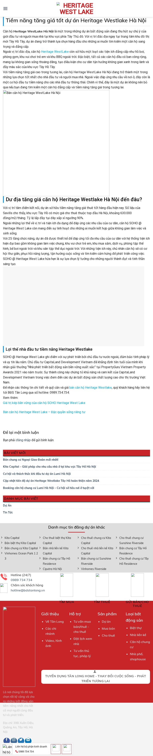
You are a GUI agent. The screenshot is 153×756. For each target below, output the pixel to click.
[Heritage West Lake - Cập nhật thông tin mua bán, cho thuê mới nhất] (76, 8)
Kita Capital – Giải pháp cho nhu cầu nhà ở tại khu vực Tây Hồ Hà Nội (49, 466)
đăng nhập (23, 440)
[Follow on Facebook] (6, 741)
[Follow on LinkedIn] (28, 741)
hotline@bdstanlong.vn (28, 590)
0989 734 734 (21, 580)
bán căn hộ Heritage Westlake (90, 387)
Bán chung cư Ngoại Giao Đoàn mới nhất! (30, 459)
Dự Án (7, 505)
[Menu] (5, 8)
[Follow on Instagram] (14, 741)
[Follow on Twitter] (21, 741)
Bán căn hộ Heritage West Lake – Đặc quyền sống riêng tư (44, 412)
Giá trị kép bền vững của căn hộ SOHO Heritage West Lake (44, 403)
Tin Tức (8, 512)
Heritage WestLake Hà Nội (92, 72)
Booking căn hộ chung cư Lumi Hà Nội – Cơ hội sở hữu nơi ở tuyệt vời (48, 488)
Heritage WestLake (55, 52)
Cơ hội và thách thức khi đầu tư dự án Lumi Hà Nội (37, 474)
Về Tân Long (54, 621)
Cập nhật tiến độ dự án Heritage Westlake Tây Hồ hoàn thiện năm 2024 (51, 481)
